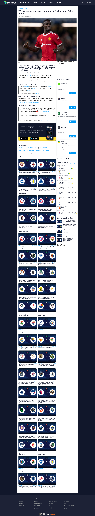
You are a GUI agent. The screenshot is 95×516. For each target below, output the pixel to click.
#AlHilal (49, 86)
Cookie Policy (22, 505)
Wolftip (66, 508)
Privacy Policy (22, 507)
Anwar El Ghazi (44, 147)
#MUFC (40, 111)
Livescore (43, 2)
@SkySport (46, 111)
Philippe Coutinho (38, 153)
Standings (59, 2)
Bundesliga (51, 503)
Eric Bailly (32, 150)
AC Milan (21, 147)
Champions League (53, 500)
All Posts (36, 500)
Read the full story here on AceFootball (29, 102)
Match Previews (25, 2)
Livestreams (37, 505)
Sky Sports (28, 75)
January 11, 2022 (39, 93)
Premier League (53, 501)
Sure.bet (66, 507)
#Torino (34, 88)
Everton (38, 150)
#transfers (30, 90)
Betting (35, 2)
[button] (88, 2)
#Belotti (26, 86)
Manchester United (24, 153)
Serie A (50, 505)
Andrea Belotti (31, 147)
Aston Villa (22, 150)
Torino (46, 153)
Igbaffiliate (66, 501)
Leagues (50, 2)
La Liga (51, 507)
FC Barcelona (45, 150)
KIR (65, 503)
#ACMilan (34, 117)
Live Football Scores (69, 505)
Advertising (21, 503)
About (20, 500)
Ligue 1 (50, 508)
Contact (21, 501)
